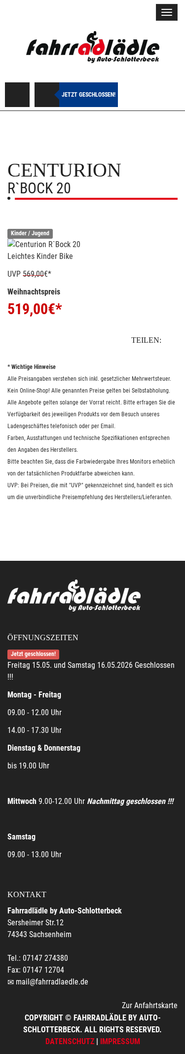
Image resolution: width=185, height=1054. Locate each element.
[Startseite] (92, 48)
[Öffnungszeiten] (47, 94)
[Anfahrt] (17, 94)
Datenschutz (69, 1041)
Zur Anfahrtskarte (150, 1005)
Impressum (120, 1041)
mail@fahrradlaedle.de (52, 981)
